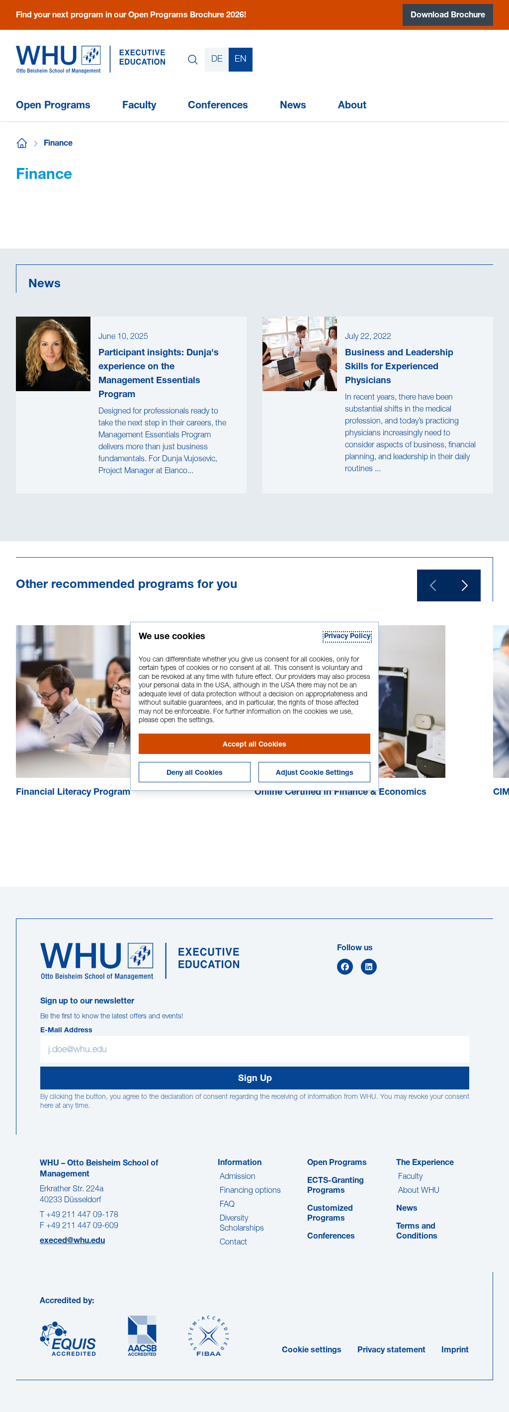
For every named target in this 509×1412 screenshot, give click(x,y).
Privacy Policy (347, 636)
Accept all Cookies (254, 745)
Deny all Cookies (195, 773)
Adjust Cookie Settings (314, 773)
